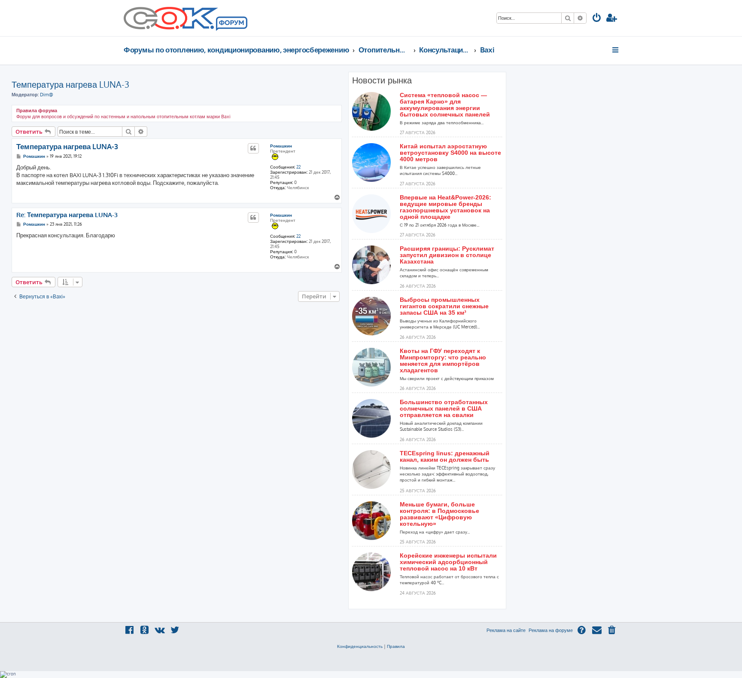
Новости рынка (382, 80)
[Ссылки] (615, 50)
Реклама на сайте (506, 630)
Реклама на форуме (551, 630)
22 (298, 166)
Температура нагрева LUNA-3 (70, 84)
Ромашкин (281, 145)
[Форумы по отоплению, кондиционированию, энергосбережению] (231, 24)
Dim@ (46, 95)
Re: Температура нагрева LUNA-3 (67, 215)
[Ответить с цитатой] (253, 148)
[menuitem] (597, 19)
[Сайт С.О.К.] (185, 18)
